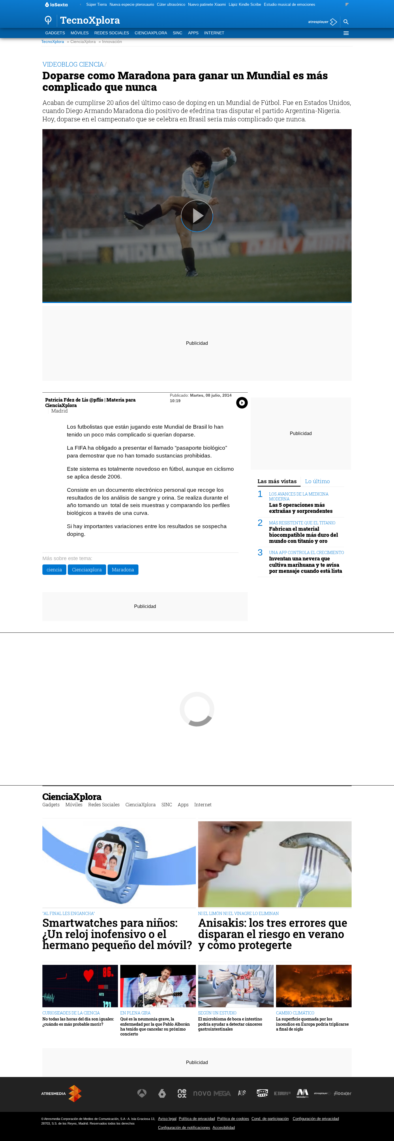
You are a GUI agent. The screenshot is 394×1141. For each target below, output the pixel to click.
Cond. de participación (270, 1118)
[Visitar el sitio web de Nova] (202, 1093)
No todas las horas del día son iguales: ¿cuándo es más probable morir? (78, 1021)
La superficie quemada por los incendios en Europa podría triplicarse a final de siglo (312, 1023)
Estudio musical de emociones (289, 4)
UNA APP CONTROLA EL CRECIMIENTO (306, 552)
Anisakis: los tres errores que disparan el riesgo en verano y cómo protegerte (272, 933)
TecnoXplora (52, 41)
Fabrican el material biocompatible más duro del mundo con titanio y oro (303, 535)
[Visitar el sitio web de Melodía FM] (302, 1093)
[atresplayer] (320, 22)
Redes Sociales (111, 33)
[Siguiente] (347, 5)
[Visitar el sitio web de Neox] (182, 1093)
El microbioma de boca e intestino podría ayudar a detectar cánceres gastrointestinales (230, 1023)
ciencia (54, 569)
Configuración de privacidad (316, 1118)
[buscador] (346, 22)
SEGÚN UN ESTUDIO (217, 1013)
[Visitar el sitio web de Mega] (222, 1093)
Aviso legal (167, 1118)
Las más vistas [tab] (277, 481)
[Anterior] (80, 5)
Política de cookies (233, 1118)
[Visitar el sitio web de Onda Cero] (262, 1093)
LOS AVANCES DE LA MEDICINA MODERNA (299, 496)
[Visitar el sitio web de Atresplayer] (322, 1093)
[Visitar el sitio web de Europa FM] (282, 1093)
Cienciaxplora (87, 569)
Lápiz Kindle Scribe (245, 4)
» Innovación (110, 41)
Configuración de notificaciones (184, 1127)
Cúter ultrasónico (171, 4)
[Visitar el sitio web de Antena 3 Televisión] (142, 1093)
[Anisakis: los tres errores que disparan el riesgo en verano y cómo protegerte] (275, 864)
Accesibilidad (224, 1127)
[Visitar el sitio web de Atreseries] (242, 1093)
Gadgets (55, 33)
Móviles (80, 33)
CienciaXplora (151, 33)
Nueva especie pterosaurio (132, 4)
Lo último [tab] (317, 481)
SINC (177, 33)
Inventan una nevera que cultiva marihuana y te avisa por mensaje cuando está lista (305, 565)
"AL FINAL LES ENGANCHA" (68, 913)
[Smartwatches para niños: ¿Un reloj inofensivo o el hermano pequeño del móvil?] (119, 864)
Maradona (123, 569)
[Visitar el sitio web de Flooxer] (342, 1093)
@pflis (96, 400)
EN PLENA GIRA (135, 1013)
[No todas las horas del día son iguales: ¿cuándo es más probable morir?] (80, 986)
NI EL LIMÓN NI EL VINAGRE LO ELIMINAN (238, 913)
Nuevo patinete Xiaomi (207, 4)
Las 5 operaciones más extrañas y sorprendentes (301, 508)
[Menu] (346, 33)
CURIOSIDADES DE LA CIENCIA (71, 1013)
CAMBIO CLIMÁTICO (295, 1013)
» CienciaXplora (81, 41)
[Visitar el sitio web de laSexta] (162, 1093)
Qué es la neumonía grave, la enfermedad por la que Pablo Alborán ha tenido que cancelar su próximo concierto (155, 1026)
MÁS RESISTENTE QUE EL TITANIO (302, 523)
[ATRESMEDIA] (61, 1093)
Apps (193, 33)
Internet (214, 33)
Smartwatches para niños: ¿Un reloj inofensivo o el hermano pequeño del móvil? (117, 933)
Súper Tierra (96, 4)
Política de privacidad (197, 1118)
